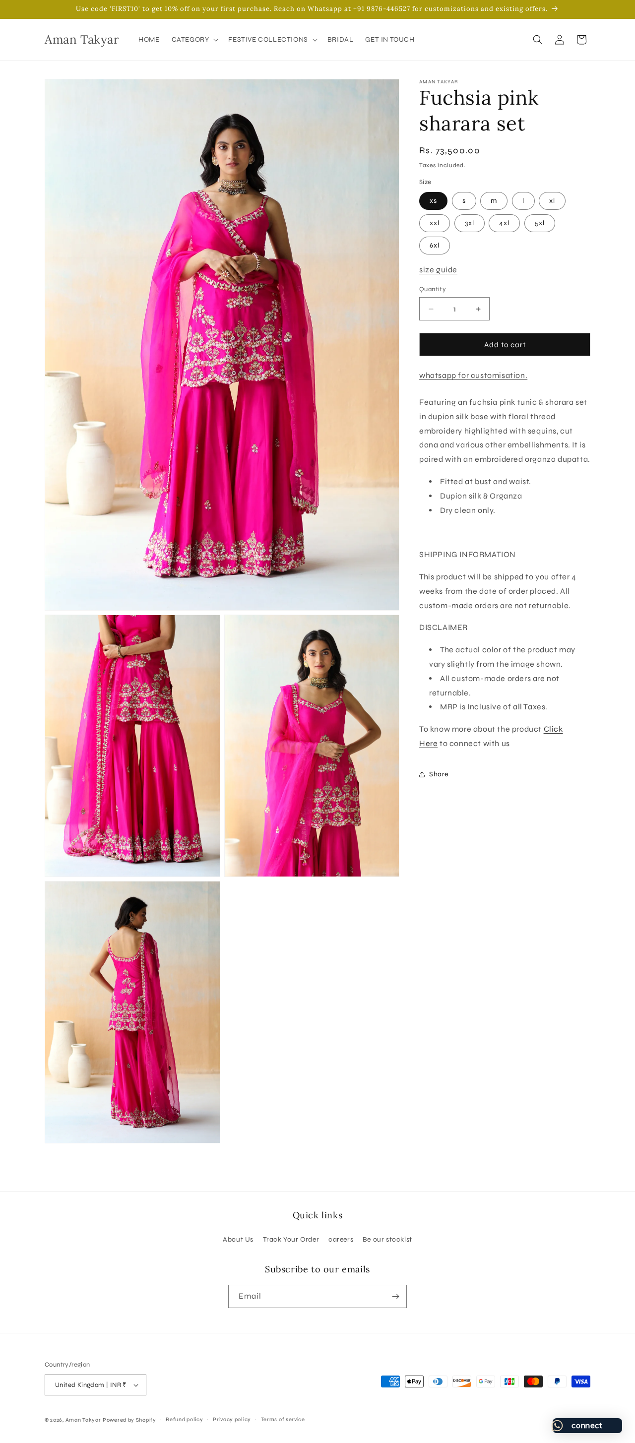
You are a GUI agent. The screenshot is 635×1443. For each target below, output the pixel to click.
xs (433, 200)
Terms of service (283, 1419)
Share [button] (438, 774)
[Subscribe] (395, 1296)
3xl (469, 223)
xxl (435, 223)
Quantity (432, 289)
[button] (194, 39)
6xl (435, 245)
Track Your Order (291, 1239)
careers (340, 1239)
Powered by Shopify (129, 1420)
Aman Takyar (83, 1420)
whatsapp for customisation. (473, 375)
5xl (540, 223)
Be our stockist (387, 1239)
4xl (504, 223)
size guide (438, 269)
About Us (238, 1239)
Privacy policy (232, 1419)
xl (552, 200)
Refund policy (184, 1419)
